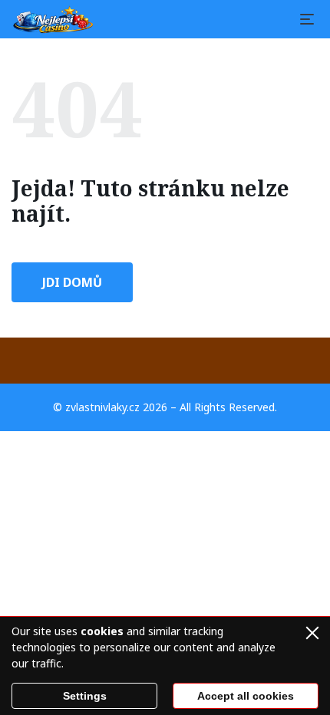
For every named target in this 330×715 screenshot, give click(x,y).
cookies (102, 631)
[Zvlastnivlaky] (54, 19)
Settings (85, 696)
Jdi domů (72, 282)
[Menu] (306, 19)
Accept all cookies (245, 696)
